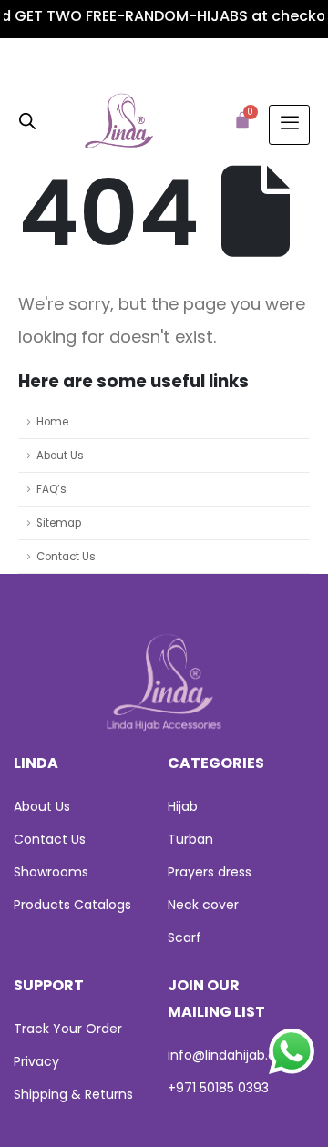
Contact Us (66, 556)
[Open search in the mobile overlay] (27, 120)
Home (52, 422)
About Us (60, 455)
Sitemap (58, 523)
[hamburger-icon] (289, 125)
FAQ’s (51, 489)
